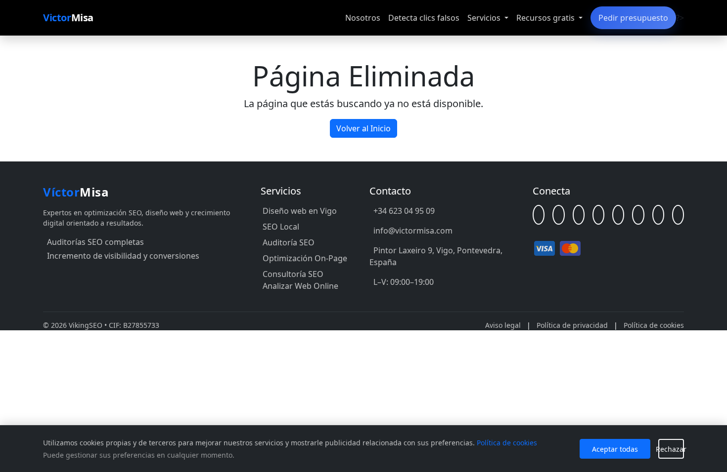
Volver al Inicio (363, 128)
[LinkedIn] (558, 215)
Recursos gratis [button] (546, 17)
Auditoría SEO (289, 242)
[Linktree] (539, 215)
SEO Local (281, 226)
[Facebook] (598, 215)
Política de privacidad (572, 325)
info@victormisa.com (413, 230)
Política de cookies (654, 325)
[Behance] (658, 215)
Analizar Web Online (300, 285)
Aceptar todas (615, 449)
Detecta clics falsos (423, 17)
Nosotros (362, 17)
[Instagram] (638, 215)
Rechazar (671, 449)
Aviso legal (503, 325)
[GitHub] (579, 215)
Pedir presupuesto (633, 17)
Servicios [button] (484, 17)
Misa (68, 17)
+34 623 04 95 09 (404, 210)
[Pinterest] (678, 215)
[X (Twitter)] (618, 215)
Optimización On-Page (305, 258)
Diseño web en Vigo (300, 210)
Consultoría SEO (293, 274)
